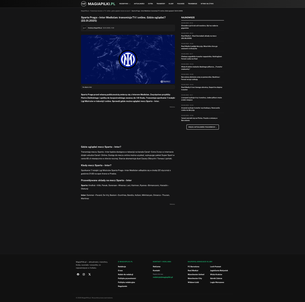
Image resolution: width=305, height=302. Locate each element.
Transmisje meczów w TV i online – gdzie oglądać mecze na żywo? (110, 11)
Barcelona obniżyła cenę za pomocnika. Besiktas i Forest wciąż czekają (200, 78)
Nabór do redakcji (125, 274)
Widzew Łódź (193, 282)
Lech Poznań (215, 267)
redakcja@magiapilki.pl (163, 277)
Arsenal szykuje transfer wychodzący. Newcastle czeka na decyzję (200, 109)
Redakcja (122, 267)
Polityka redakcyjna (126, 282)
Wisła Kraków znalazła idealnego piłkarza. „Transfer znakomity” (201, 68)
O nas (120, 270)
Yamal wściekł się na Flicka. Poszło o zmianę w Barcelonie (199, 119)
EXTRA (150, 4)
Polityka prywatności (127, 278)
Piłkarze (180, 4)
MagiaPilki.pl (85, 11)
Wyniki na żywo (207, 4)
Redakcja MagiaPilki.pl (95, 28)
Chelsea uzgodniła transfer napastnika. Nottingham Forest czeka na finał (201, 58)
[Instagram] (84, 274)
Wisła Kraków (216, 274)
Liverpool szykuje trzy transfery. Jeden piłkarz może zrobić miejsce (201, 99)
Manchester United (196, 274)
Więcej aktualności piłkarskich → (202, 127)
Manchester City (195, 278)
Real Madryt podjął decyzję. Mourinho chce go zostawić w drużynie (199, 47)
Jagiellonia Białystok (219, 270)
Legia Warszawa (217, 282)
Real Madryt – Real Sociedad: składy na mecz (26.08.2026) (198, 37)
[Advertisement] (128, 125)
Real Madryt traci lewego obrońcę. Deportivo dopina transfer (201, 88)
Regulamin (122, 286)
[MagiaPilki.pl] (98, 4)
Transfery (161, 4)
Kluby (171, 4)
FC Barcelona (193, 267)
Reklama (156, 267)
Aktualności (139, 4)
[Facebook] (78, 274)
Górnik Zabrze (216, 278)
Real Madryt (193, 270)
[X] (89, 274)
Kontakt (156, 270)
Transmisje (192, 4)
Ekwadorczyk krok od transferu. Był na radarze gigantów (199, 27)
